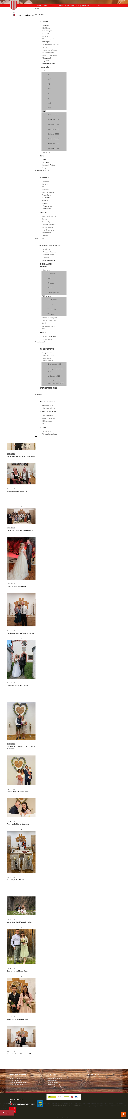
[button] (123, 1114)
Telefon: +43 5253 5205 (54, 1084)
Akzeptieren (7, 1113)
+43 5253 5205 (62, 6)
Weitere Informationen (64, 1118)
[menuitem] (48, 21)
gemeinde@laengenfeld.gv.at (85, 6)
